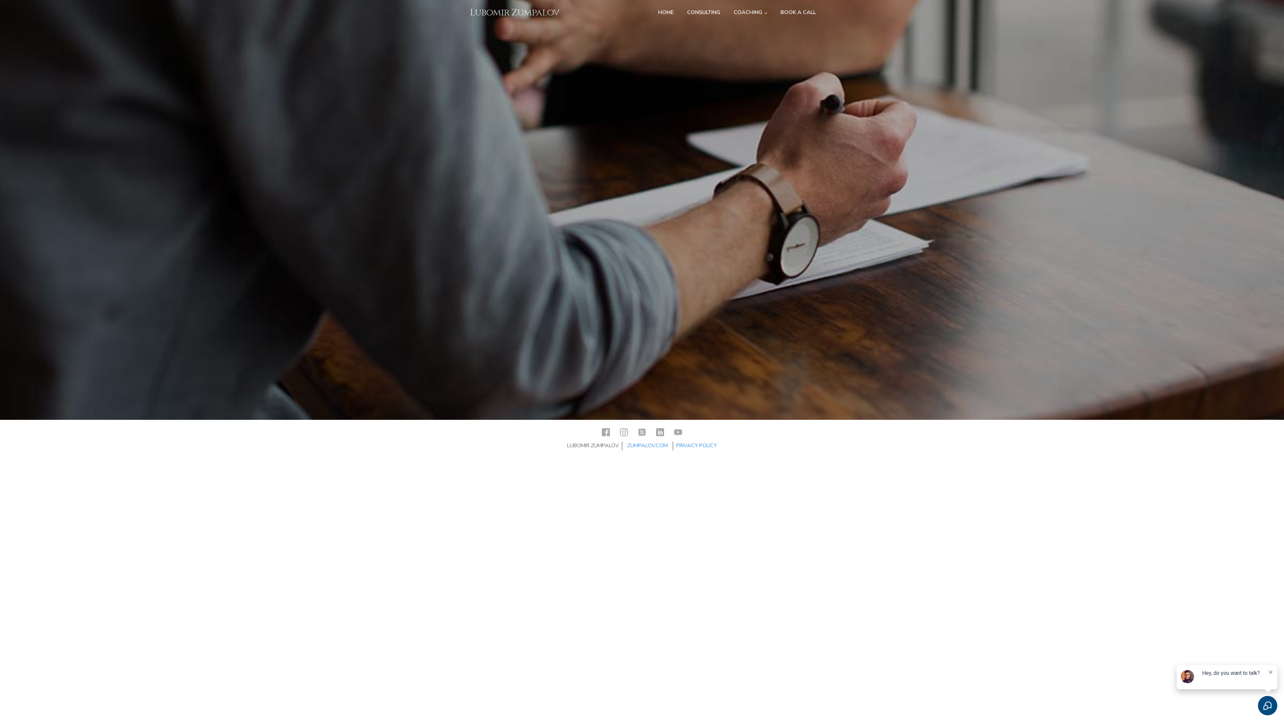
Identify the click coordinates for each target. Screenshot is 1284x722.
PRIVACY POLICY (696, 445)
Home (666, 12)
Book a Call (798, 12)
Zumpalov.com (647, 445)
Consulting (703, 12)
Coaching (748, 12)
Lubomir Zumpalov (514, 12)
